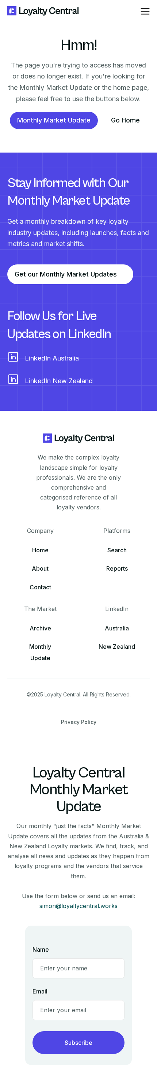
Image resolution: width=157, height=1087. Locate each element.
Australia (117, 628)
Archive (40, 628)
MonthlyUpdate (40, 652)
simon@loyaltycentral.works (78, 906)
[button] (145, 11)
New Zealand (117, 646)
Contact (40, 587)
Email (39, 991)
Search (117, 550)
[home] (43, 11)
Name (40, 949)
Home (40, 550)
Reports (117, 568)
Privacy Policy (78, 722)
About (40, 568)
